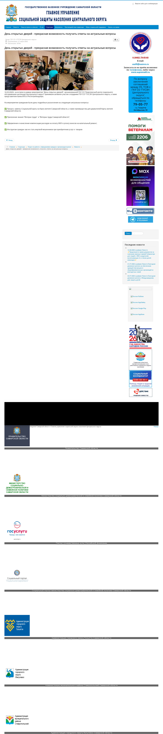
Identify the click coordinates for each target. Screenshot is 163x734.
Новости (16, 27)
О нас (42, 27)
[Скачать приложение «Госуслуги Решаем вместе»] (140, 298)
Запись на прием (113, 27)
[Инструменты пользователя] (116, 39)
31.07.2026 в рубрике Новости (141, 268)
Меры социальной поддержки (96, 27)
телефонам (136, 69)
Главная (8, 27)
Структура (49, 27)
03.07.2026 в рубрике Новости (141, 278)
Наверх (156, 426)
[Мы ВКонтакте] (140, 210)
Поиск (128, 233)
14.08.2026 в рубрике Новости (141, 255)
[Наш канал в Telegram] (140, 219)
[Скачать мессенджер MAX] (140, 186)
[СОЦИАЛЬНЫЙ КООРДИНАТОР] (141, 378)
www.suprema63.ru (140, 72)
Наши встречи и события (29, 27)
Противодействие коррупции (74, 27)
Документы (58, 27)
